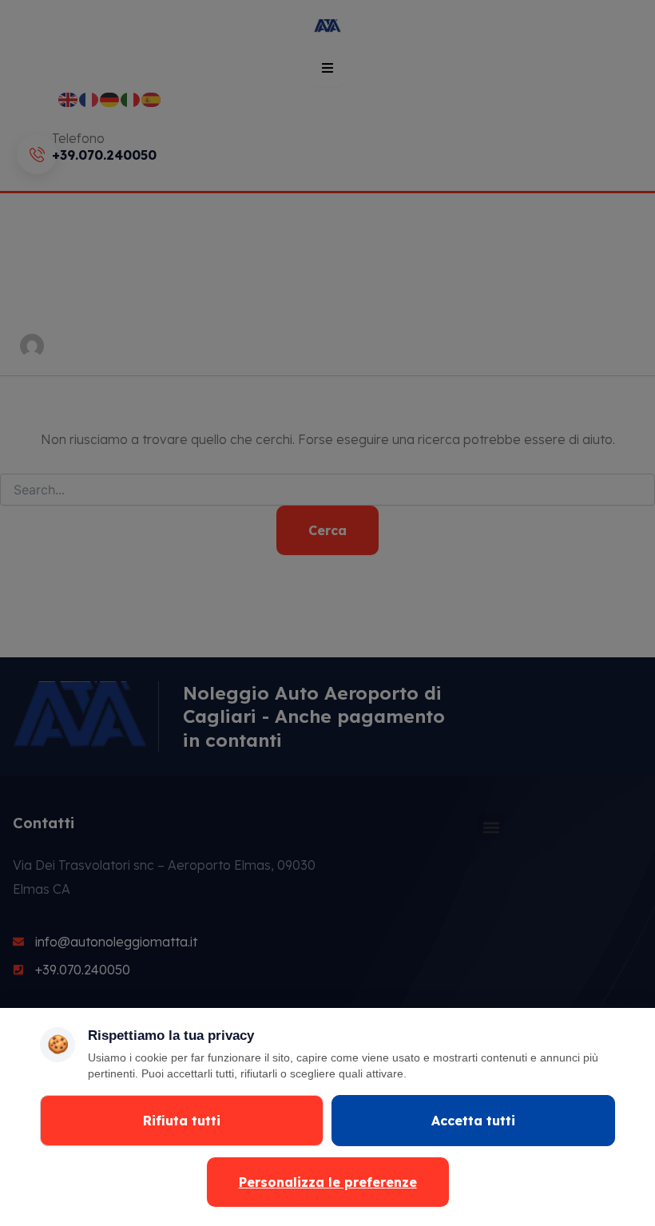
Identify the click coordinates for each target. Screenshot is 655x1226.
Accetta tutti (473, 1121)
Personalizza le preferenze (328, 1182)
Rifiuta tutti (181, 1121)
